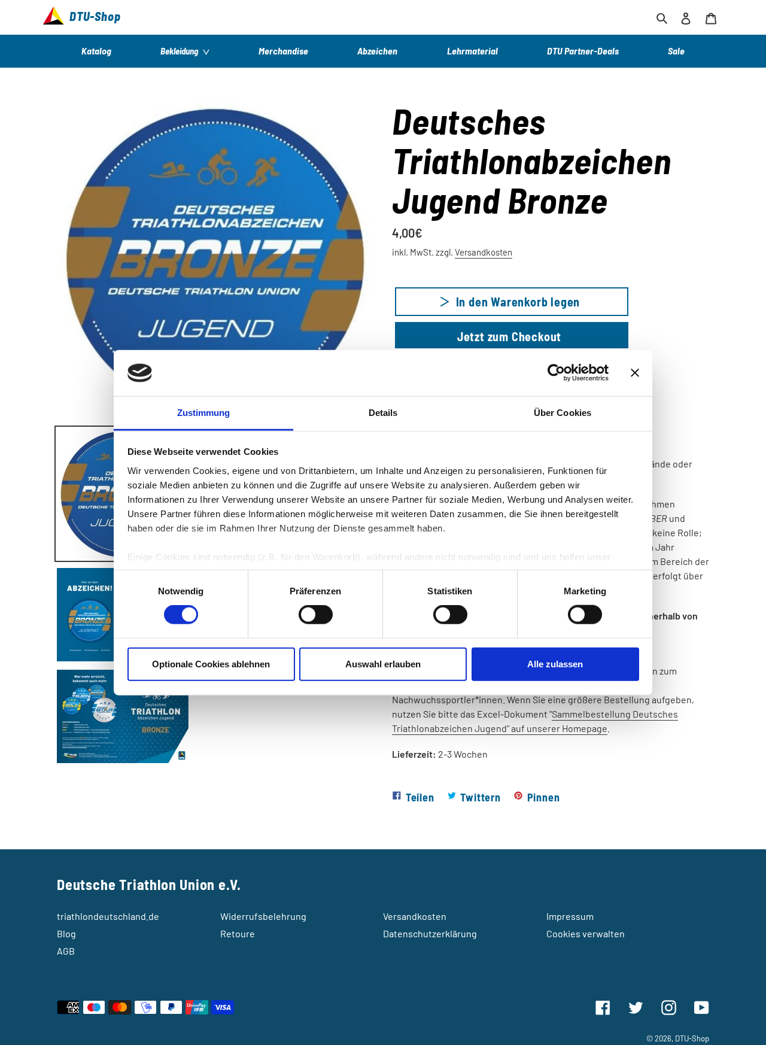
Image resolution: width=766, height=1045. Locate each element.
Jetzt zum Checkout (509, 336)
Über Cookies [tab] (562, 413)
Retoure (237, 933)
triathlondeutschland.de (108, 916)
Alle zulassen (555, 663)
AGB (66, 950)
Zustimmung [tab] (203, 413)
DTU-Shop (692, 1038)
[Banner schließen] (635, 373)
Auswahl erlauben (383, 663)
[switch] (316, 614)
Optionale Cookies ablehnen (211, 663)
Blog (66, 933)
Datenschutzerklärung (430, 933)
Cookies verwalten (585, 933)
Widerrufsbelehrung (263, 916)
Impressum (570, 916)
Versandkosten (483, 252)
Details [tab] (383, 413)
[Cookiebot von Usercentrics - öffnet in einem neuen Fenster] (556, 373)
